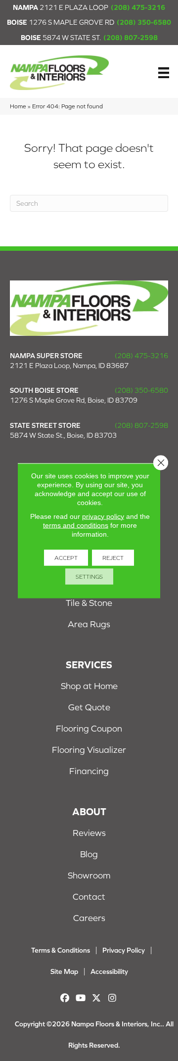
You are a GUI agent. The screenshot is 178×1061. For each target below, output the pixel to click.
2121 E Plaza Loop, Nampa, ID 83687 (69, 365)
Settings (89, 576)
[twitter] (96, 998)
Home (18, 106)
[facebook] (65, 998)
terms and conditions (75, 525)
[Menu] (163, 72)
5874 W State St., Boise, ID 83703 (63, 435)
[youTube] (81, 998)
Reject (113, 557)
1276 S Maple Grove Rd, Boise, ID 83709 (73, 400)
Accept (66, 557)
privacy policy (103, 516)
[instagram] (112, 998)
